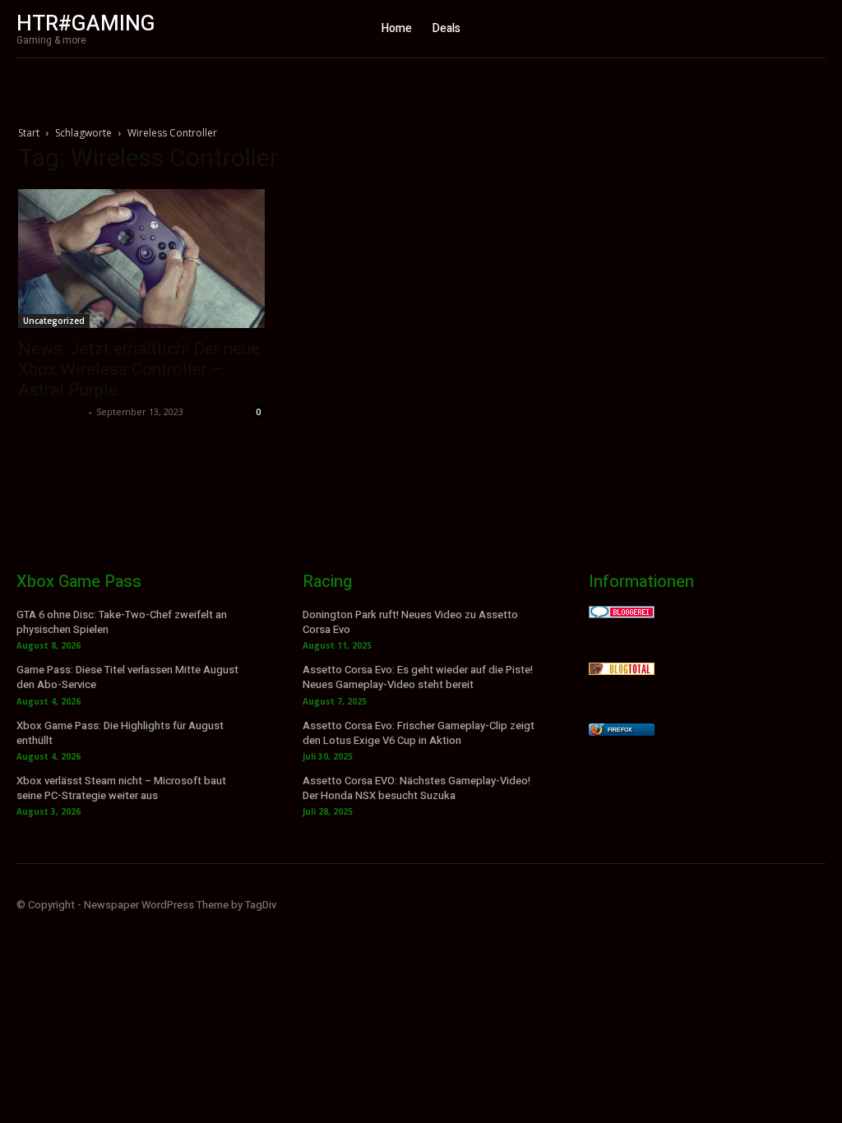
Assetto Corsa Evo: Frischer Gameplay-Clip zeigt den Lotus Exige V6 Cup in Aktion (418, 733)
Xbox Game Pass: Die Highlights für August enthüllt (120, 733)
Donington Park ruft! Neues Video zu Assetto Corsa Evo (410, 622)
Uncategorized (54, 320)
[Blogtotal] (622, 670)
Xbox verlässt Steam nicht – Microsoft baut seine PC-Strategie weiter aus (121, 788)
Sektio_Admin (51, 411)
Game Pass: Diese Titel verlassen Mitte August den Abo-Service (127, 677)
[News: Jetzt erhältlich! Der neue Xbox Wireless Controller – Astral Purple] (141, 258)
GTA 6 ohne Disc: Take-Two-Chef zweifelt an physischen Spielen (121, 622)
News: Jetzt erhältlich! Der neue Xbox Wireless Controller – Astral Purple (139, 369)
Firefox (620, 729)
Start (28, 133)
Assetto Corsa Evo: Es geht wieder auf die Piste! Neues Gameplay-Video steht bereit (418, 677)
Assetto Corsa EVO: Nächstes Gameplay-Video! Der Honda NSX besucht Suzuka (416, 788)
